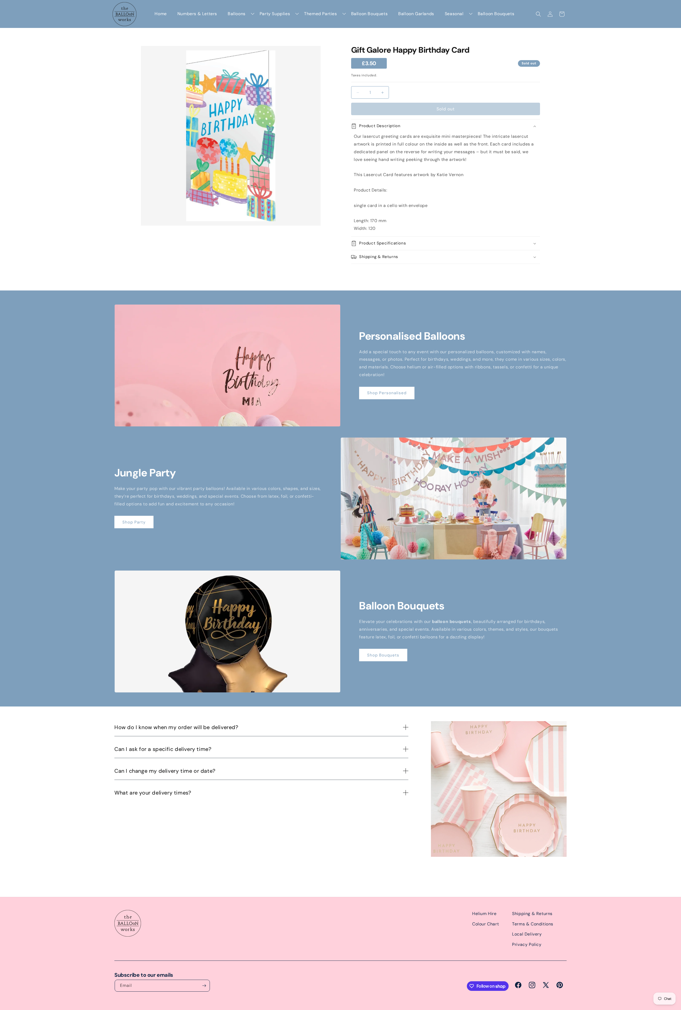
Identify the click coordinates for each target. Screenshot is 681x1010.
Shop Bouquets (383, 655)
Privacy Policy (526, 944)
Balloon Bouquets (369, 13)
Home (161, 13)
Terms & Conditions (532, 924)
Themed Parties (320, 13)
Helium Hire (484, 913)
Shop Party (134, 522)
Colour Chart (485, 924)
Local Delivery (527, 934)
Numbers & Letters (197, 13)
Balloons (237, 13)
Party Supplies (275, 13)
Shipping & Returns (532, 913)
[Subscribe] (204, 985)
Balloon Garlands (416, 13)
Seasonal (454, 13)
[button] (538, 14)
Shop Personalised (386, 393)
